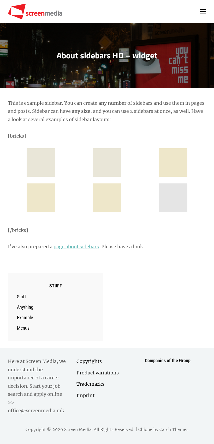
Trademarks (90, 384)
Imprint (85, 395)
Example (25, 317)
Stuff (21, 296)
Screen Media (78, 429)
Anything (25, 307)
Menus (23, 328)
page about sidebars (76, 247)
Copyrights (89, 361)
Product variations (97, 373)
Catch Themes (173, 429)
